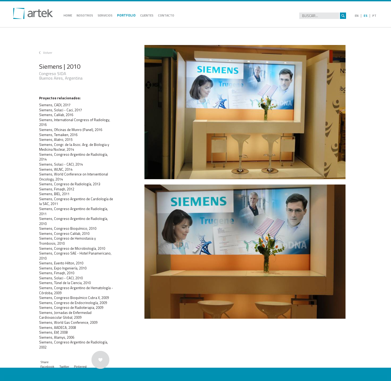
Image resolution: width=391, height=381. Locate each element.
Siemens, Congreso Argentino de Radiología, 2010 (73, 221)
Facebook (47, 366)
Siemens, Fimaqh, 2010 (56, 273)
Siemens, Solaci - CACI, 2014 (61, 164)
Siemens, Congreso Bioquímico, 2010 (67, 228)
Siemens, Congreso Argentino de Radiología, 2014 (73, 157)
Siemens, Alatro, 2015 (55, 139)
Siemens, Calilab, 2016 (56, 114)
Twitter (64, 366)
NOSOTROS (85, 15)
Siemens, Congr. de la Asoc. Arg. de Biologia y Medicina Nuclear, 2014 (74, 147)
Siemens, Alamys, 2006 (56, 337)
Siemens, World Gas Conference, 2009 (68, 322)
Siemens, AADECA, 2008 (57, 327)
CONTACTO (166, 15)
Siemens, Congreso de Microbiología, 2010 (72, 248)
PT (374, 15)
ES (365, 15)
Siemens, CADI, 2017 (54, 105)
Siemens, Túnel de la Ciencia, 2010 (65, 282)
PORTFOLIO (126, 15)
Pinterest (80, 366)
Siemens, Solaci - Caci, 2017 (60, 110)
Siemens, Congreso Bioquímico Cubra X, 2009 (74, 297)
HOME (68, 15)
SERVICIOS (105, 15)
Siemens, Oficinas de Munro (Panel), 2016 (70, 129)
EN (357, 15)
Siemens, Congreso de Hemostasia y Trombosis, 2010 (67, 241)
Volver (47, 52)
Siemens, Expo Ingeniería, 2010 (62, 268)
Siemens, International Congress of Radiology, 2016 (74, 122)
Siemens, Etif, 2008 (53, 332)
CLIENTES (146, 15)
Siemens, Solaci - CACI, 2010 (61, 278)
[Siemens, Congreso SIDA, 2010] (250, 112)
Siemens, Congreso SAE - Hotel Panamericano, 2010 (75, 256)
